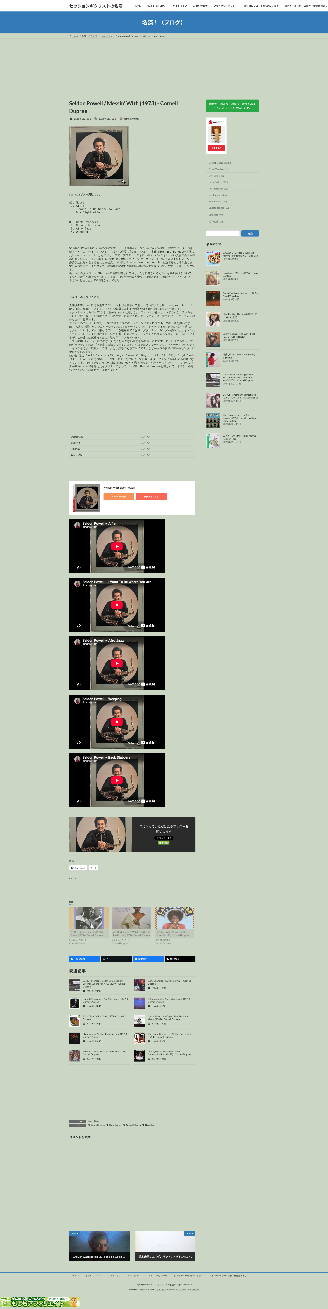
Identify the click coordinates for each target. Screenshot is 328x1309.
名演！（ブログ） (93, 1275)
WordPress (145, 1289)
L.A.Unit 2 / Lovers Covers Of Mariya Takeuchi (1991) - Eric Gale (240, 254)
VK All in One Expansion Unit (186, 1289)
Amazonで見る (119, 496)
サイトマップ (114, 1275)
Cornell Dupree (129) (220, 162)
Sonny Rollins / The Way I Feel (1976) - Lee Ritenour (239, 335)
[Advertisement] (164, 64)
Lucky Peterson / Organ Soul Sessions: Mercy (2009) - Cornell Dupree (168, 1018)
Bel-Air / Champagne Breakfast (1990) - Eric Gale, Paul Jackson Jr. (240, 396)
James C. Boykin (133, 1125)
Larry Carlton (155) (218, 182)
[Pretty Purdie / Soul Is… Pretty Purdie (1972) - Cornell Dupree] (89, 918)
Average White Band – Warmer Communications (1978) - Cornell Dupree (169, 1053)
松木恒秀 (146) (216, 221)
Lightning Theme (163, 1289)
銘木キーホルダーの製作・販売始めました (229, 1275)
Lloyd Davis (150, 1125)
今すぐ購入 (216, 148)
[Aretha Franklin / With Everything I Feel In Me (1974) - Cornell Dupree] (132, 918)
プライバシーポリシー (156, 1275)
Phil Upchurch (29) (218, 188)
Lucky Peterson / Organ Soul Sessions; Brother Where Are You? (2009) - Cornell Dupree (104, 983)
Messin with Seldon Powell (119, 487)
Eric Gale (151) (216, 175)
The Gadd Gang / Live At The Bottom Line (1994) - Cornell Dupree (170, 1035)
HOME (75, 1275)
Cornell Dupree (95, 1121)
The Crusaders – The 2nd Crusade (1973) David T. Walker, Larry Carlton (239, 418)
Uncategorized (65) (219, 207)
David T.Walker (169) (219, 169)
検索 (250, 233)
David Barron (115, 1125)
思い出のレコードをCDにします (188, 1275)
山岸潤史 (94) (216, 214)
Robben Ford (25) (218, 201)
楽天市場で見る (151, 496)
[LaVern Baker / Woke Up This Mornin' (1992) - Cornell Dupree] (174, 918)
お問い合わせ (133, 1275)
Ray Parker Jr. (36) (218, 194)
